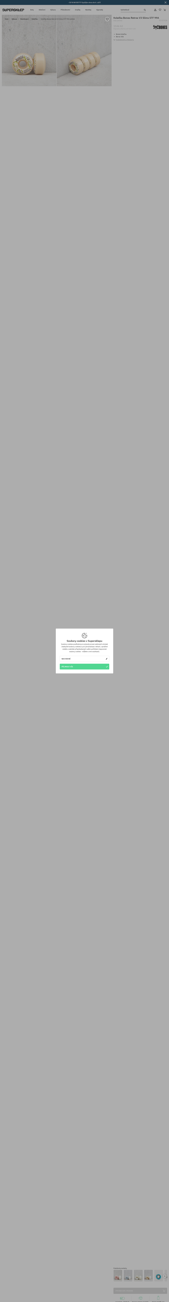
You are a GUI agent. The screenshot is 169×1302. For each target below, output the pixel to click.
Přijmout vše (67, 667)
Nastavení (66, 659)
